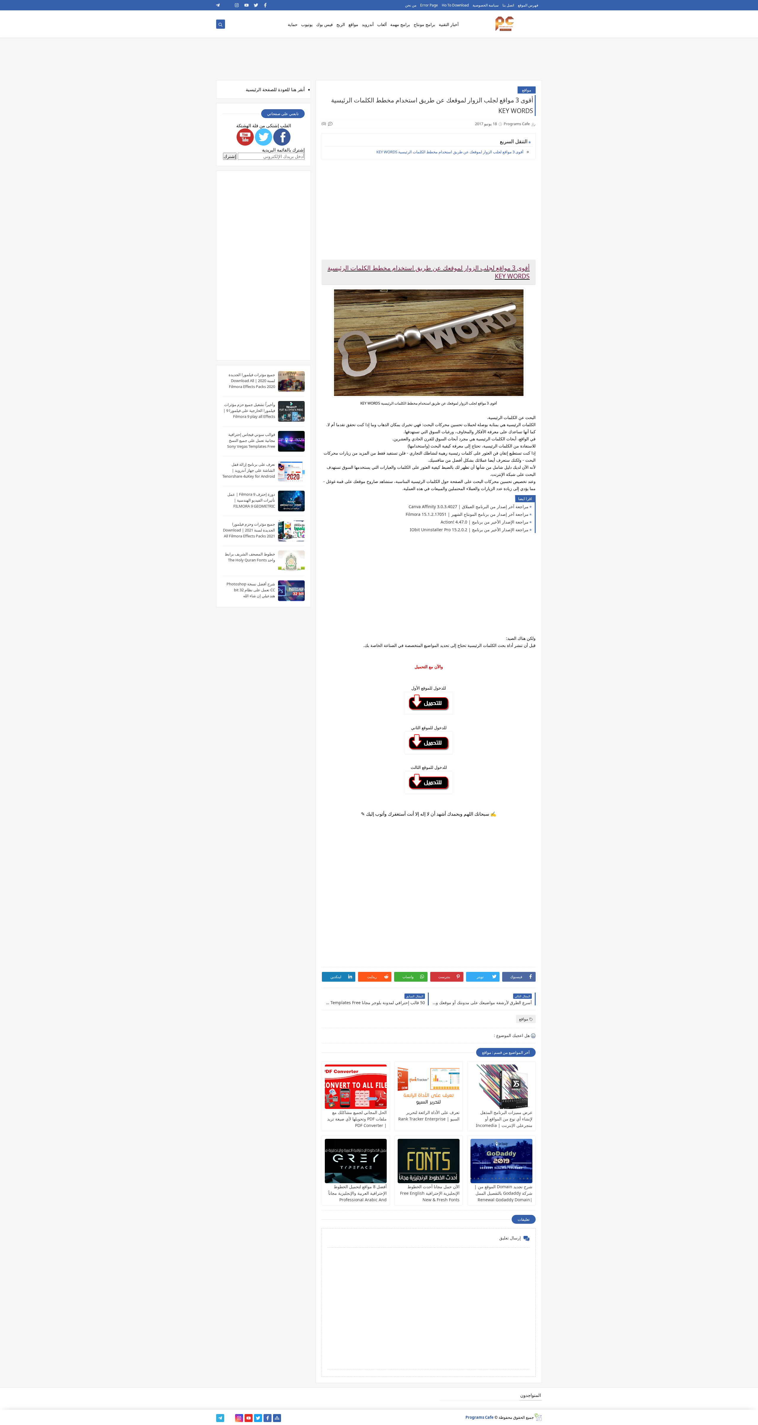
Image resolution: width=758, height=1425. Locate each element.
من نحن (410, 5)
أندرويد (368, 24)
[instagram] (237, 5)
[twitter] (256, 5)
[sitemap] (277, 1418)
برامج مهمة (400, 24)
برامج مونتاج (424, 24)
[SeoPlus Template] (538, 1417)
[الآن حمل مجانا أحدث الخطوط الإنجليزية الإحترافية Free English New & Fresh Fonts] (429, 1161)
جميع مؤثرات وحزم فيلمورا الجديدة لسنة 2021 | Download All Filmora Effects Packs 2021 (249, 530)
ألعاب (382, 24)
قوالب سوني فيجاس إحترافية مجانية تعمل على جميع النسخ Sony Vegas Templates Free (251, 440)
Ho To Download (455, 5)
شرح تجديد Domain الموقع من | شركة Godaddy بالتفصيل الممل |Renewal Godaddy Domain (503, 1193)
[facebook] (265, 5)
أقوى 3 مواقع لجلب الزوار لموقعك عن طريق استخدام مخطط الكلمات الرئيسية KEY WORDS (449, 151)
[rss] (228, 5)
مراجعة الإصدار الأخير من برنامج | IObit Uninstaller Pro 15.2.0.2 (469, 529)
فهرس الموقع (528, 5)
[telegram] (218, 5)
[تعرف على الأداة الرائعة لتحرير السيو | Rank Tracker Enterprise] (429, 1087)
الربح (340, 24)
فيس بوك (324, 24)
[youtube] (246, 5)
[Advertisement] (428, 205)
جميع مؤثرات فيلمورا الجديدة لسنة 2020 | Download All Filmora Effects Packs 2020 (252, 380)
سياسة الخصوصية (486, 5)
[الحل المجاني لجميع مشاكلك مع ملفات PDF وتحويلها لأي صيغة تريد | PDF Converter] (356, 1087)
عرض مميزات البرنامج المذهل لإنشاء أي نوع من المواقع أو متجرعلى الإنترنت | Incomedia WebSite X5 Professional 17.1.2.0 (504, 1125)
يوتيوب (307, 24)
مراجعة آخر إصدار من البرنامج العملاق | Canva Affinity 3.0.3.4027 (469, 506)
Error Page (429, 5)
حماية (293, 24)
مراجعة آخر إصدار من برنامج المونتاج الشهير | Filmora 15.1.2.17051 (467, 514)
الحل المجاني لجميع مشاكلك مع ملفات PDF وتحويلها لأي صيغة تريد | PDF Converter (357, 1119)
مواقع (353, 24)
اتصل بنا (508, 5)
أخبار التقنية (449, 24)
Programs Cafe (479, 1417)
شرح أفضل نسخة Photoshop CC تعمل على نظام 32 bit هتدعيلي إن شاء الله (251, 589)
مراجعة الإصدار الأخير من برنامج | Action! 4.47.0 (485, 522)
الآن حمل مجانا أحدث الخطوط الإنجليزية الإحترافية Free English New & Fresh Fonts (430, 1193)
